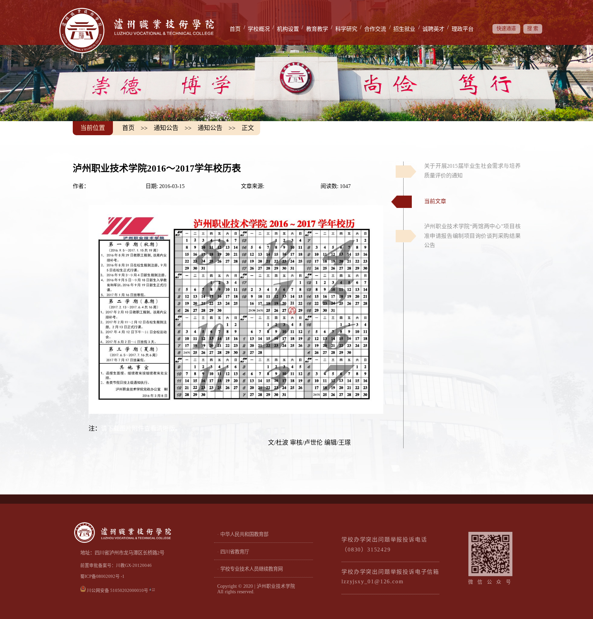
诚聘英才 (433, 29)
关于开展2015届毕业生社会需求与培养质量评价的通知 (472, 171)
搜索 (533, 28)
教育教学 (317, 29)
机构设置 (288, 29)
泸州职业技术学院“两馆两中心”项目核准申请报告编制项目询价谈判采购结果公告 (472, 236)
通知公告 (166, 128)
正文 (248, 128)
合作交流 (375, 29)
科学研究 (346, 29)
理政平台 (463, 29)
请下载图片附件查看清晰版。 (141, 428)
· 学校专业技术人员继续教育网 (250, 569)
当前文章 (435, 201)
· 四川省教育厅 (233, 551)
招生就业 (404, 29)
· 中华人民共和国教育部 (242, 534)
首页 (235, 29)
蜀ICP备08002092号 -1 (102, 576)
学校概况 (259, 29)
